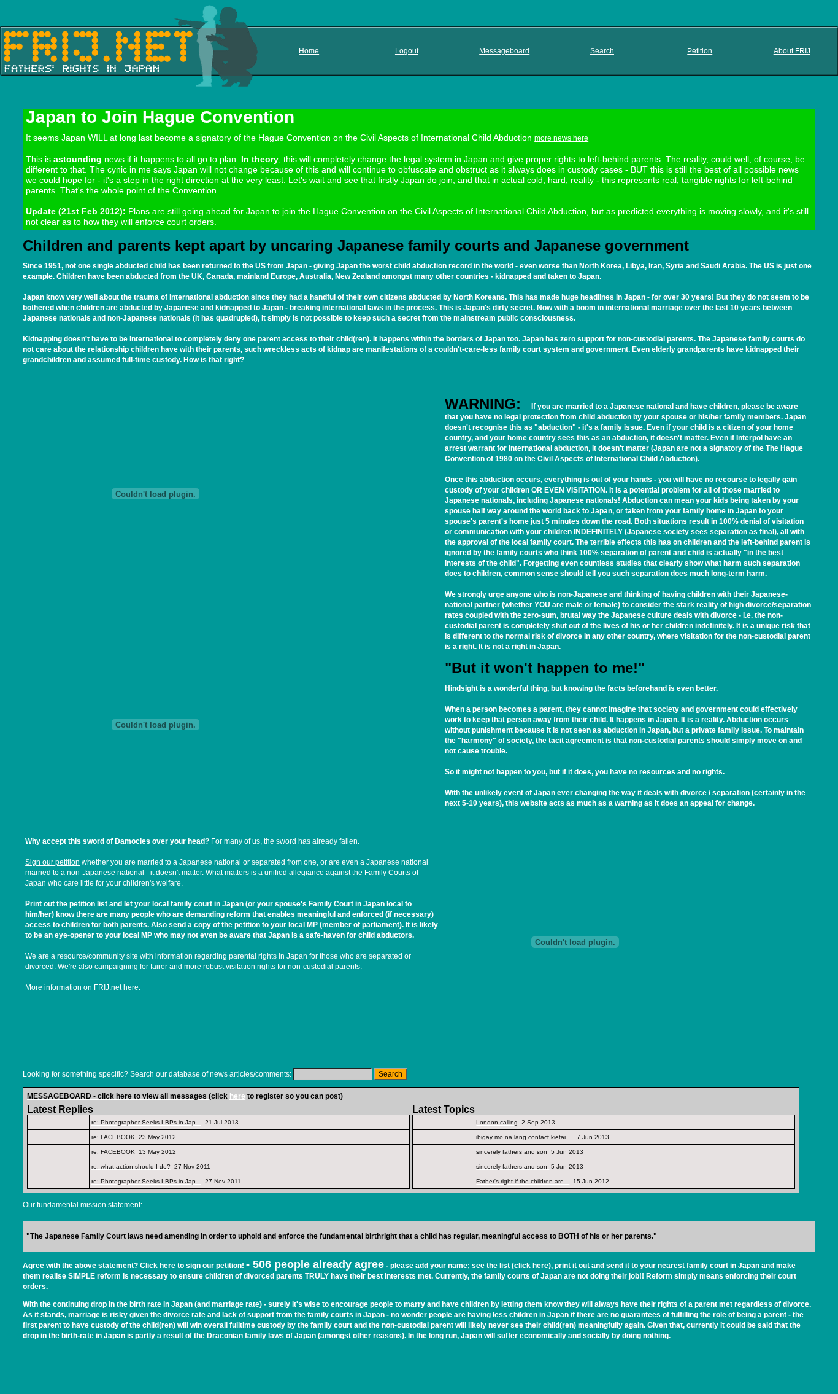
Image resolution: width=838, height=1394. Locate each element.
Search (602, 51)
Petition (699, 51)
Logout (406, 51)
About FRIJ (792, 51)
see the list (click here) (511, 1265)
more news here (561, 138)
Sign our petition (52, 862)
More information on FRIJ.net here (82, 987)
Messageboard (504, 51)
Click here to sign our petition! (192, 1265)
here (237, 1096)
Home (309, 51)
